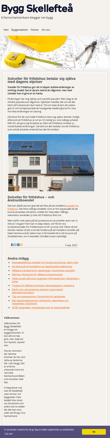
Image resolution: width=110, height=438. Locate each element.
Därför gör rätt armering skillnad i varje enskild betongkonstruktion (37, 291)
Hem (6, 29)
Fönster (35, 29)
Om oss (46, 29)
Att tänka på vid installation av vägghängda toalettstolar (42, 266)
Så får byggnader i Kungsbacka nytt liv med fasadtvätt (41, 307)
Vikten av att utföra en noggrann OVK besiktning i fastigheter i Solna (46, 280)
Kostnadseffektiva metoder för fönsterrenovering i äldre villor (45, 262)
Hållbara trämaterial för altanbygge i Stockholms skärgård (43, 270)
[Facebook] (12, 245)
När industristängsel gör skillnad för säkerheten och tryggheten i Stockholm (40, 302)
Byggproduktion (19, 29)
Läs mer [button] (9, 433)
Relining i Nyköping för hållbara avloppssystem (37, 274)
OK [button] (93, 432)
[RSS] (21, 245)
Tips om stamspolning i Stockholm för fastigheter (38, 296)
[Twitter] (15, 245)
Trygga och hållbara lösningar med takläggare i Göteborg (43, 285)
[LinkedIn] (18, 245)
